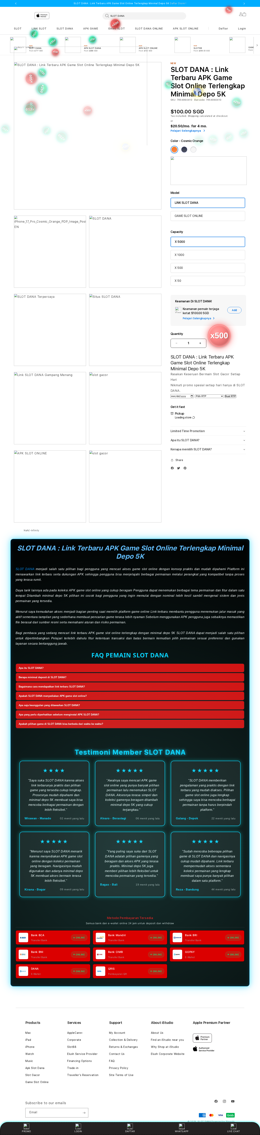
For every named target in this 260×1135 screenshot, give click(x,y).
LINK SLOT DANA (186, 203)
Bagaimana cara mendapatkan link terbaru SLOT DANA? (52, 686)
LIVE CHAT (233, 1131)
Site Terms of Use (121, 1075)
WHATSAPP (182, 1131)
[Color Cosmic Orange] (174, 149)
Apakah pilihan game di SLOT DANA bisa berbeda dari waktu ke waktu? (61, 724)
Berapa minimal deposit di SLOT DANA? (42, 677)
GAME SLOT (116, 28)
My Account (117, 1032)
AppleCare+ (75, 1032)
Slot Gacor (32, 1075)
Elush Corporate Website (168, 1053)
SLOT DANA (65, 28)
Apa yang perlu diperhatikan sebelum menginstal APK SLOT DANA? (59, 714)
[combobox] (144, 15)
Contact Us (117, 1053)
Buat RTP (230, 396)
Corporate (74, 1039)
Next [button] (244, 3)
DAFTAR (130, 1131)
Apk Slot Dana (35, 1068)
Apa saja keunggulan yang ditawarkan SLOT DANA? (49, 705)
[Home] (80, 78)
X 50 (178, 281)
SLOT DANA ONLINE (149, 28)
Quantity (177, 334)
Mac (28, 1032)
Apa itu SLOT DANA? (31, 668)
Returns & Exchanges (123, 1046)
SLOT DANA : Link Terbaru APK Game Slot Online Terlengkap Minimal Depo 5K (130, 3)
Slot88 (72, 1046)
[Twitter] (179, 468)
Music (29, 1061)
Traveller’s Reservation (83, 1075)
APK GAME (90, 28)
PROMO (26, 1131)
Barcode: (199, 100)
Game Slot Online (37, 1082)
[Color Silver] (193, 150)
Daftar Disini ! (178, 3)
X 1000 (179, 255)
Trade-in (73, 1068)
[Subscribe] (84, 1112)
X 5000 (180, 242)
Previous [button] (16, 3)
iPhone (30, 1046)
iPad (28, 1039)
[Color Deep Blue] (184, 150)
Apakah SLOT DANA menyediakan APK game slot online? (53, 696)
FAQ (112, 1061)
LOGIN (78, 1131)
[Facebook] (173, 468)
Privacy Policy (118, 1068)
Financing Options (79, 1061)
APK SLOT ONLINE (185, 28)
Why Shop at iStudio (165, 1046)
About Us (157, 1032)
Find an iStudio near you (167, 1039)
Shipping (193, 116)
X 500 (179, 268)
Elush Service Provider (82, 1053)
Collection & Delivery (123, 1039)
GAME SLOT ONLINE (189, 216)
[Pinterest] (186, 468)
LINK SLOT (39, 28)
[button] (18, 28)
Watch (29, 1053)
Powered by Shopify (223, 1121)
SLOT (18, 28)
